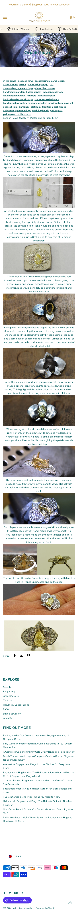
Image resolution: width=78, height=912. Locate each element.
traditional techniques (54, 106)
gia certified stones (44, 88)
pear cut (7, 106)
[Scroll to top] (70, 902)
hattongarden (33, 92)
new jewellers (55, 103)
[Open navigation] (13, 17)
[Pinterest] (9, 893)
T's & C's (7, 700)
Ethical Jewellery (12, 713)
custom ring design (38, 84)
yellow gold (56, 110)
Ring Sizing (9, 691)
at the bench (10, 81)
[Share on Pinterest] (28, 656)
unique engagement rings (17, 110)
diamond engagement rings (18, 88)
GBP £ (17, 856)
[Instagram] (21, 893)
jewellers (31, 95)
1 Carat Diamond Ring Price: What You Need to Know (31, 796)
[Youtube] (15, 893)
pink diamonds (21, 106)
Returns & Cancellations (16, 704)
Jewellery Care (11, 696)
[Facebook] (4, 893)
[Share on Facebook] (15, 656)
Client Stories (10, 84)
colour (22, 84)
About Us (8, 718)
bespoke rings (42, 81)
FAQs (6, 709)
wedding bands (40, 110)
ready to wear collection (56, 4)
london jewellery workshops (18, 99)
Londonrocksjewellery (15, 103)
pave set (68, 103)
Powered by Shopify (46, 908)
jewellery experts (46, 95)
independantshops (53, 92)
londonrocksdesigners (46, 99)
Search (7, 687)
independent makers (14, 95)
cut (51, 84)
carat (54, 81)
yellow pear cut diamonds (16, 114)
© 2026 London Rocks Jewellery (19, 908)
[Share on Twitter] (21, 656)
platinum (36, 106)
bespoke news (25, 81)
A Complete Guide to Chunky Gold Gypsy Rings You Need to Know (39, 751)
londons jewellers (37, 103)
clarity (61, 81)
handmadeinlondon (14, 92)
